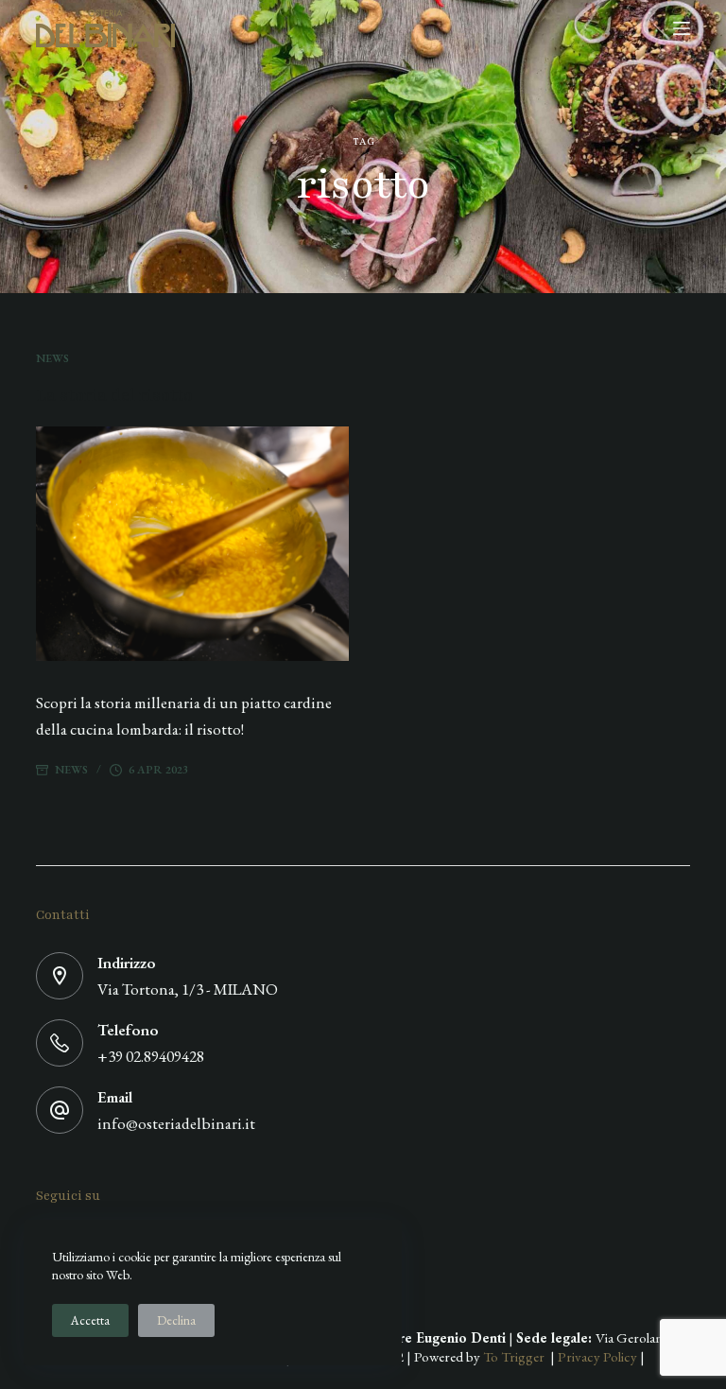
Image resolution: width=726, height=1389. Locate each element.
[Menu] (681, 28)
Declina (176, 1320)
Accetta (90, 1320)
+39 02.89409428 (150, 1056)
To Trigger (516, 1356)
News (52, 358)
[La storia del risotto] (192, 543)
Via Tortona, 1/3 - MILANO (187, 989)
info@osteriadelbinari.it (176, 1123)
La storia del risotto (114, 395)
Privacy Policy (597, 1356)
